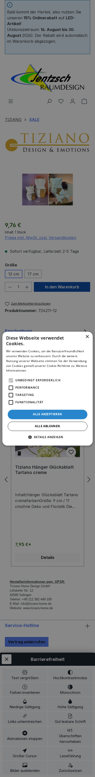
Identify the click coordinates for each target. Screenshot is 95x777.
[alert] (47, 388)
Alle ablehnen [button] (47, 426)
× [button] (87, 337)
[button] (47, 436)
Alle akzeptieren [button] (47, 414)
